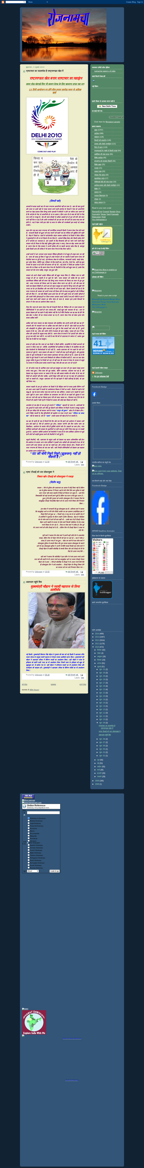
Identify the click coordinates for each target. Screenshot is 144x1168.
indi (104, 305)
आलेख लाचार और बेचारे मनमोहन (105, 185)
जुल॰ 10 (102, 719)
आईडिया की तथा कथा (101, 154)
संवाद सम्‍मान (98, 203)
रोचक (96, 199)
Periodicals (33, 838)
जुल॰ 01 (102, 756)
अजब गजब (97, 171)
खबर (82, 465)
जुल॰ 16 (102, 703)
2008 (97, 784)
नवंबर (99, 653)
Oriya (118, 212)
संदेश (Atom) (34, 690)
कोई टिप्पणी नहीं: (73, 462)
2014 (97, 634)
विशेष (96, 189)
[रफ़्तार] (25, 1009)
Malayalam (96, 217)
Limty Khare (96, 390)
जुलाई (99, 667)
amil (109, 302)
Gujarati (106, 212)
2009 (97, 781)
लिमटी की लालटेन (100, 140)
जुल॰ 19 (102, 700)
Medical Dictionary (36, 821)
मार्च (98, 770)
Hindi (104, 217)
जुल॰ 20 (102, 696)
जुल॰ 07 (102, 742)
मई (98, 763)
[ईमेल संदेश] (81, 462)
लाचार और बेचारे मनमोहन (102, 144)
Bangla (112, 212)
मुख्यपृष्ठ (53, 685)
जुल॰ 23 (102, 689)
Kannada (115, 214)
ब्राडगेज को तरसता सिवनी (103, 161)
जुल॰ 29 (102, 676)
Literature (33, 841)
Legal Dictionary (35, 823)
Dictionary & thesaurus (38, 818)
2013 (97, 637)
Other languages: (34, 843)
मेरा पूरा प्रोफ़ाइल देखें (101, 377)
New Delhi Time (108, 106)
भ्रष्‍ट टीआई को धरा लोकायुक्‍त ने (40, 472)
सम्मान (96, 192)
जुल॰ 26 (102, 686)
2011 (97, 644)
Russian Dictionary (36, 868)
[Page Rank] (98, 255)
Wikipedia (33, 836)
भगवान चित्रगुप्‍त (99, 196)
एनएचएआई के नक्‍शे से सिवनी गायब (105, 151)
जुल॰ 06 (102, 746)
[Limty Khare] (94, 396)
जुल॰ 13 (102, 709)
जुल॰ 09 (102, 723)
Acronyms (33, 828)
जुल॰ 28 (102, 680)
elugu (103, 302)
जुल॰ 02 (102, 752)
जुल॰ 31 (102, 669)
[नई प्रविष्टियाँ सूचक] (101, 329)
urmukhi (96, 302)
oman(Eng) (97, 299)
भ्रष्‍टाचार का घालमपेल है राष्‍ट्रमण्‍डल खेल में (44, 71)
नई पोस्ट (24, 685)
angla (112, 299)
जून (98, 760)
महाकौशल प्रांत (99, 178)
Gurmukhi (96, 214)
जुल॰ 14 (102, 706)
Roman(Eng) (97, 212)
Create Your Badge (98, 398)
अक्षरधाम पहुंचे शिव (34, 582)
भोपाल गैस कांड (99, 175)
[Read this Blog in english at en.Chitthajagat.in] (107, 272)
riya (118, 299)
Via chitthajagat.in (99, 220)
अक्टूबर (100, 657)
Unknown (98, 373)
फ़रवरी (99, 773)
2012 (97, 640)
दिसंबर (99, 650)
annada (115, 302)
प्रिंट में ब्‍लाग (98, 147)
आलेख (96, 133)
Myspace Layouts (113, 122)
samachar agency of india (104, 71)
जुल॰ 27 (102, 683)
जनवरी (99, 777)
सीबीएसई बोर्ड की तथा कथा (103, 182)
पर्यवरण (96, 137)
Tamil (108, 214)
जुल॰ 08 (102, 739)
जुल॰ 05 (102, 749)
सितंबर (99, 660)
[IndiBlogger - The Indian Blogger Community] (102, 244)
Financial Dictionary (36, 826)
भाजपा (96, 168)
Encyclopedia (34, 833)
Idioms (32, 831)
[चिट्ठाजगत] (97, 291)
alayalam (96, 305)
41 (98, 343)
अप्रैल (99, 767)
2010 (97, 647)
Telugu (103, 214)
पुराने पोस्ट (82, 685)
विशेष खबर (97, 165)
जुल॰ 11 (102, 716)
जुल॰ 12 (102, 713)
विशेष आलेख (98, 158)
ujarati (106, 299)
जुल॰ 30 (102, 673)
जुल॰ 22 (102, 693)
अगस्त (99, 663)
